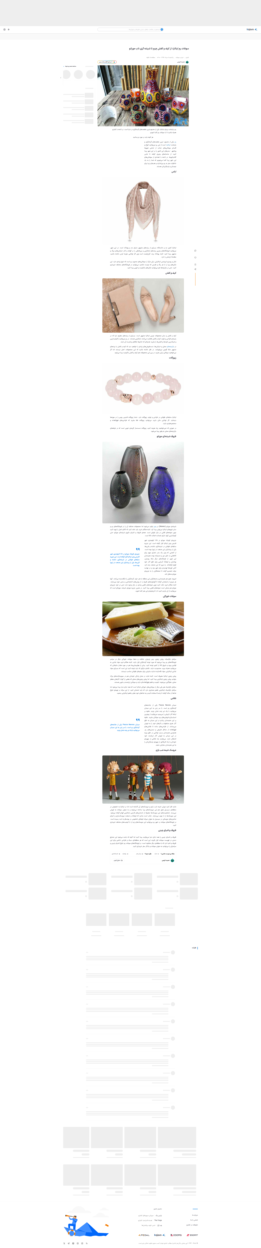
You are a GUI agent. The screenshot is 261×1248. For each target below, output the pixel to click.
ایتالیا (168, 145)
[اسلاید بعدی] (60, 78)
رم (175, 142)
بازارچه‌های (170, 346)
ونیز (155, 526)
